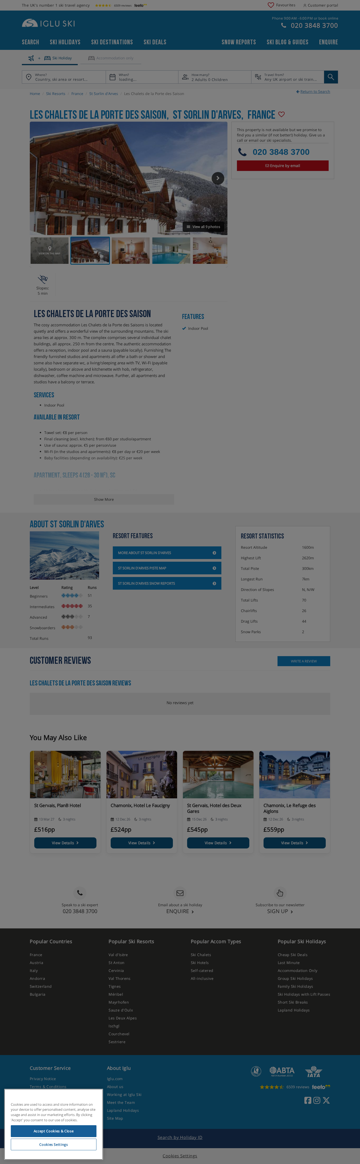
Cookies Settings (53, 1144)
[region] (53, 1124)
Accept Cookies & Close (54, 1131)
